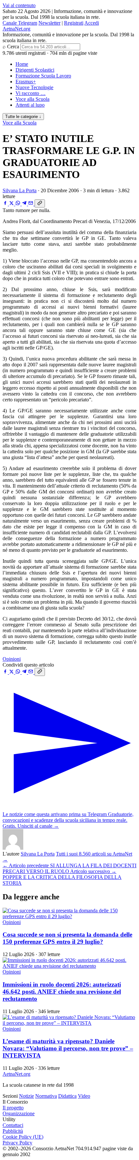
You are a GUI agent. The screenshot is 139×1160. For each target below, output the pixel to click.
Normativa (46, 1096)
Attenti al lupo (30, 105)
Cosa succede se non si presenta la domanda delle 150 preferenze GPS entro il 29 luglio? (67, 938)
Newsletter (49, 23)
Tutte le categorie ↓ (23, 116)
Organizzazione (19, 1113)
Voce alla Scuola (32, 99)
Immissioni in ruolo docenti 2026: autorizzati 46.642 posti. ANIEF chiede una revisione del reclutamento (62, 991)
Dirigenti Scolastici (35, 70)
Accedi (91, 23)
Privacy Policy (17, 1142)
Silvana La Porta (20, 190)
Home (22, 64)
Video (84, 1096)
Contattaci (13, 1125)
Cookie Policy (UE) (23, 1137)
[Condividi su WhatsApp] (18, 204)
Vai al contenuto (19, 5)
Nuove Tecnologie (34, 87)
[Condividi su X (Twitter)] (12, 204)
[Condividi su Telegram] (25, 204)
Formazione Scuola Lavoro (43, 75)
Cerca (13, 46)
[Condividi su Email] (31, 204)
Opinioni (12, 659)
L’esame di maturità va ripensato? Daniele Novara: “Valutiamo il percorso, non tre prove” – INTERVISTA (68, 1048)
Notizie (26, 1096)
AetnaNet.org (16, 28)
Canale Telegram (20, 23)
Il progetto (13, 1107)
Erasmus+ (26, 81)
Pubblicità (13, 1131)
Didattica (67, 1096)
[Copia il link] (40, 203)
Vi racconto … (31, 93)
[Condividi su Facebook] (6, 204)
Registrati (73, 23)
